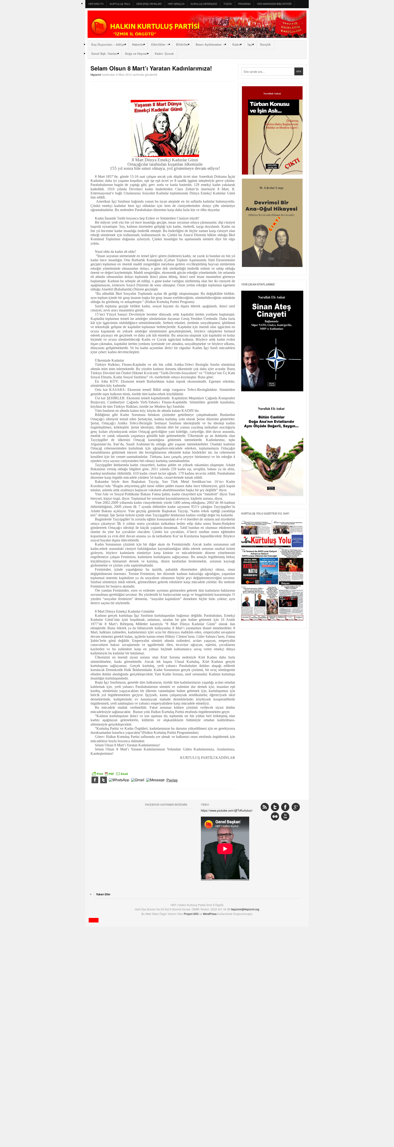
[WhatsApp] (119, 780)
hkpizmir (96, 74)
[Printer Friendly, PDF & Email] (110, 773)
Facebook (285, 807)
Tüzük (227, 3)
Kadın (236, 44)
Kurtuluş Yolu (120, 3)
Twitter (275, 807)
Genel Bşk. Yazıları (104, 54)
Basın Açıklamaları (209, 44)
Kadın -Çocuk (164, 54)
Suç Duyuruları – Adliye (108, 44)
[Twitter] (103, 780)
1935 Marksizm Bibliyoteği (274, 3)
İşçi (250, 44)
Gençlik (265, 44)
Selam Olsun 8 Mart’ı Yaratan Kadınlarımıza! (151, 68)
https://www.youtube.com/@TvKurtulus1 (227, 810)
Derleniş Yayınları (149, 3)
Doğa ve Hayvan (136, 54)
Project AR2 (191, 914)
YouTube (285, 816)
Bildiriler (182, 44)
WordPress (210, 914)
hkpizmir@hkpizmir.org (245, 909)
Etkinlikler (158, 44)
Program (244, 3)
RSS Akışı (265, 807)
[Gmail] (137, 780)
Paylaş (172, 780)
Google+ (296, 807)
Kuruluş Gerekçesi (204, 3)
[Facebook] (95, 780)
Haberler (138, 44)
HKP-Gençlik (176, 3)
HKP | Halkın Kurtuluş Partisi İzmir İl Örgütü (197, 24)
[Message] (155, 780)
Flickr (275, 816)
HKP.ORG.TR (96, 3)
